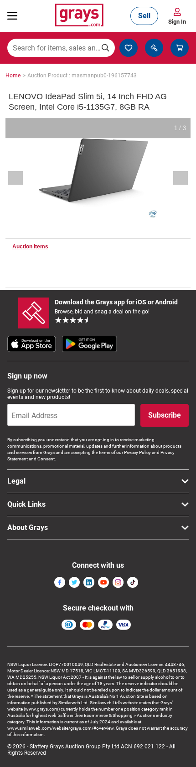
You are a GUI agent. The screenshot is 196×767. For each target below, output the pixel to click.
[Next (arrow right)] (175, 178)
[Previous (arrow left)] (21, 178)
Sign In (177, 21)
